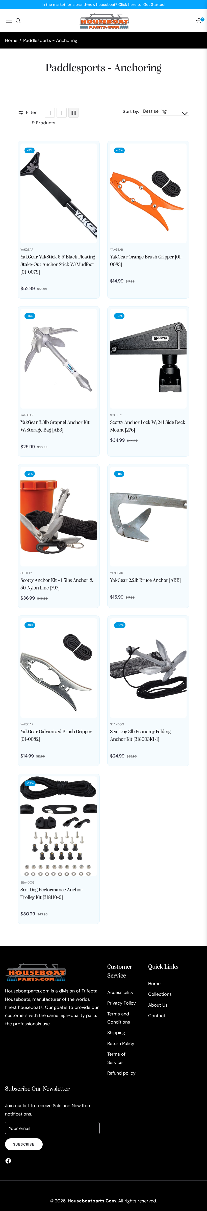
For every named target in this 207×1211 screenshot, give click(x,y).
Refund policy (121, 1073)
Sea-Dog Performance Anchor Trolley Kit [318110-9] (51, 894)
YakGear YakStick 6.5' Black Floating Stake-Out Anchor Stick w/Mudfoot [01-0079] (57, 265)
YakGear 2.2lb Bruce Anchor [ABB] (145, 580)
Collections (160, 994)
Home (11, 40)
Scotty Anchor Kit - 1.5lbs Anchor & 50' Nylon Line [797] (57, 584)
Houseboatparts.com (92, 1201)
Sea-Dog (117, 724)
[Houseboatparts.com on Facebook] (9, 1160)
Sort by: (131, 111)
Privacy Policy (121, 1003)
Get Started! (154, 4)
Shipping (116, 1033)
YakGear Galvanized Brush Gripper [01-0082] (56, 735)
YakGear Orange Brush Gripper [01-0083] (146, 261)
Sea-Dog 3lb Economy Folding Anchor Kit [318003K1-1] (140, 735)
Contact (156, 1016)
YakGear (26, 250)
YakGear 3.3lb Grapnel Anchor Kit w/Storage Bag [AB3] (55, 426)
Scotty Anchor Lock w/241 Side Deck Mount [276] (147, 426)
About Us (158, 1005)
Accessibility (120, 992)
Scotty (116, 415)
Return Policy (120, 1043)
